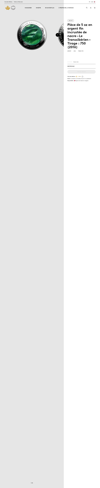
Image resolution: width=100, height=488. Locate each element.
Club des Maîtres (8, 1)
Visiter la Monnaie (18, 1)
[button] (57, 35)
